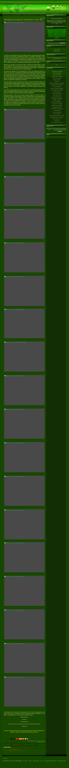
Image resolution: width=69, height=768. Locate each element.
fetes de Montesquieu (55, 96)
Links (57, 64)
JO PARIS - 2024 (56, 100)
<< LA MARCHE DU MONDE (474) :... (16, 744)
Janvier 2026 (56, 49)
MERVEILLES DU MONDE (56, 105)
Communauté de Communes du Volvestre (56, 115)
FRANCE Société (55, 74)
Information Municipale (55, 93)
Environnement (55, 91)
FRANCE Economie (56, 78)
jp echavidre (11, 760)
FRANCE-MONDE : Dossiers (56, 108)
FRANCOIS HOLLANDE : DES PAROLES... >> (30, 744)
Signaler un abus (36, 760)
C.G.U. (42, 760)
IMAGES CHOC (55, 79)
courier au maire (56, 113)
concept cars (56, 120)
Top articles (25, 760)
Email (49, 129)
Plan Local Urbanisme (56, 112)
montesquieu (5, 758)
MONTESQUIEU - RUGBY (56, 98)
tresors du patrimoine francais (56, 122)
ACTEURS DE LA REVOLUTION (55, 88)
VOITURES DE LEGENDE (55, 76)
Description (49, 20)
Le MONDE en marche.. (55, 71)
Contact (56, 23)
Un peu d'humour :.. (56, 95)
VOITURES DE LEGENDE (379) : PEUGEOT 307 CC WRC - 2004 (23, 19)
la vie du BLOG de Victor (56, 103)
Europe (56, 81)
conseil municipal (56, 86)
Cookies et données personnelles (50, 760)
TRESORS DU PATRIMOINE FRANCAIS (55, 83)
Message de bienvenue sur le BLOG (56, 117)
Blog (52, 18)
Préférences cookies (62, 760)
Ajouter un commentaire (14, 749)
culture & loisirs (56, 110)
